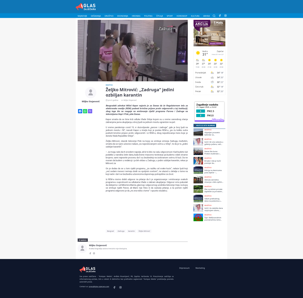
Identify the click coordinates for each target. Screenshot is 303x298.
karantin (131, 231)
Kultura (195, 16)
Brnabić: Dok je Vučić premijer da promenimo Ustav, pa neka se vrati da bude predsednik (213, 162)
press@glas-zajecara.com (99, 286)
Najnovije (82, 16)
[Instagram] (225, 16)
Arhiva (206, 16)
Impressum (184, 268)
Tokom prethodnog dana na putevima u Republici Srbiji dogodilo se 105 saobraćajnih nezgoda (213, 200)
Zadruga (121, 231)
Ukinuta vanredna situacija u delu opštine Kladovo (213, 181)
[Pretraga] (214, 16)
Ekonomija (122, 16)
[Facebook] (219, 16)
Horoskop (182, 16)
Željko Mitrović (144, 231)
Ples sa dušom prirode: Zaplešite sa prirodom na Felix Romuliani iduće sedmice (213, 190)
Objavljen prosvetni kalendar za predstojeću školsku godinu (212, 133)
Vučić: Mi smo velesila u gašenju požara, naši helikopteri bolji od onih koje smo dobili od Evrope (213, 143)
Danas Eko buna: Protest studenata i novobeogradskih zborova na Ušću (211, 152)
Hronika (136, 16)
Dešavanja (96, 16)
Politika (148, 16)
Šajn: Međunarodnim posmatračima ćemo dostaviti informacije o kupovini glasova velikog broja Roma (213, 218)
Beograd (110, 231)
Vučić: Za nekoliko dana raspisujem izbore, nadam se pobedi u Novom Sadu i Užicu (213, 209)
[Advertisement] (184, 6)
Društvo (109, 16)
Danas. (137, 114)
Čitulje (159, 16)
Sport (170, 16)
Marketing (200, 268)
